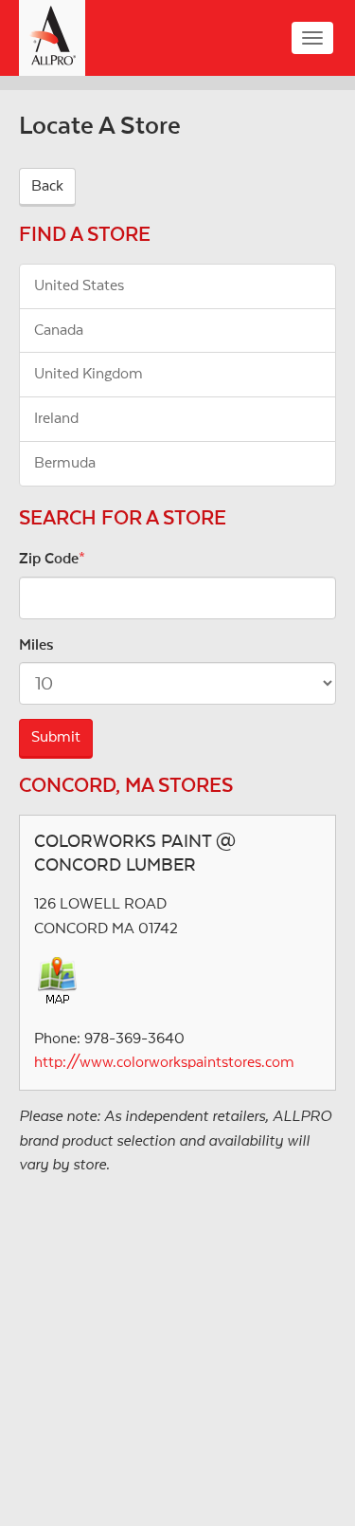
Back (47, 185)
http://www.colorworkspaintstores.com (164, 1062)
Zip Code (49, 558)
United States (79, 285)
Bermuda (65, 462)
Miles (36, 644)
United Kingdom (88, 373)
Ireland (56, 418)
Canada (58, 330)
